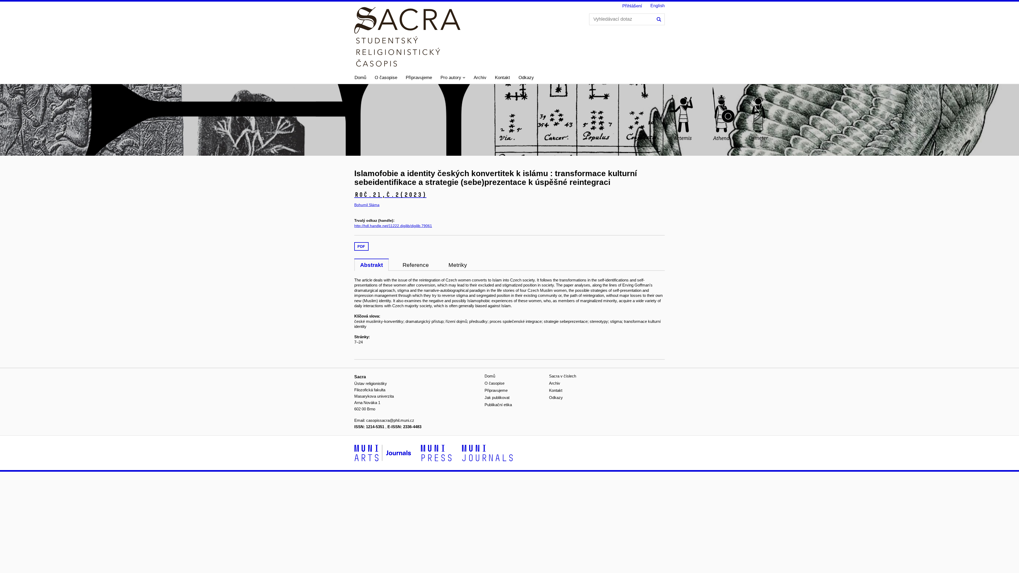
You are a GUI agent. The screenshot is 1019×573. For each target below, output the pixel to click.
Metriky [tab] (457, 265)
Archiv (480, 77)
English (657, 5)
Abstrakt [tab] (371, 265)
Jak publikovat (497, 397)
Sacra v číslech (562, 376)
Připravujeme (419, 77)
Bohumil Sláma (366, 205)
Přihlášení (632, 5)
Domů (360, 77)
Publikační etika (498, 404)
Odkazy (526, 77)
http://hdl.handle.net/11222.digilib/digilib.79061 (393, 226)
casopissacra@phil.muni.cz (390, 420)
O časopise (386, 77)
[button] (453, 78)
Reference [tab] (416, 265)
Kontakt (502, 77)
